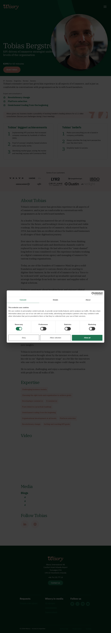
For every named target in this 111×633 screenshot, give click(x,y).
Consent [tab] (23, 300)
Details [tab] (55, 300)
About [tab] (88, 300)
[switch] (43, 328)
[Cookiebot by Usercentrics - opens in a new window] (93, 293)
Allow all (87, 338)
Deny (24, 338)
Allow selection (55, 338)
